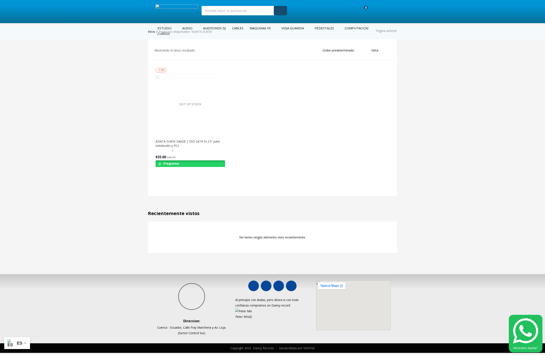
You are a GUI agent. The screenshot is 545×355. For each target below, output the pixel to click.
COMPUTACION (356, 28)
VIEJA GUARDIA (292, 28)
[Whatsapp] (278, 286)
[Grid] (383, 50)
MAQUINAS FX (260, 28)
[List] (389, 50)
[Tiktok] (291, 286)
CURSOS (164, 33)
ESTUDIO (165, 28)
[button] (362, 10)
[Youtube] (266, 286)
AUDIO (187, 28)
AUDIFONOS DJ (214, 28)
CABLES (237, 28)
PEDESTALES (324, 28)
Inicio (151, 32)
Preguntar (171, 163)
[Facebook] (253, 286)
